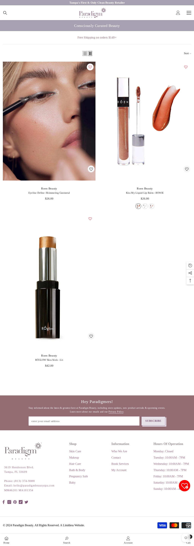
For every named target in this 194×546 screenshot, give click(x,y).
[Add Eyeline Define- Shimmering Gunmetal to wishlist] (90, 67)
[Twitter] (26, 502)
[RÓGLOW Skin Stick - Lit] (49, 280)
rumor (151, 206)
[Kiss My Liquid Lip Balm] (145, 121)
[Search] (5, 13)
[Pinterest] (15, 502)
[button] (85, 53)
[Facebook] (3, 502)
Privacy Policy (116, 411)
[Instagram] (9, 502)
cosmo (145, 206)
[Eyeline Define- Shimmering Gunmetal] (49, 121)
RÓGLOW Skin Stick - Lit (49, 359)
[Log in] (178, 13)
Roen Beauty (49, 188)
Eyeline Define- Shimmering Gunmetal (49, 192)
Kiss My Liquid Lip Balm (145, 192)
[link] (67, 540)
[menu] (189, 12)
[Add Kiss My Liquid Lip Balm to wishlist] (185, 67)
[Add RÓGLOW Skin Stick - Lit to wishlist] (90, 218)
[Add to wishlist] (91, 169)
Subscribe (153, 421)
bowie (138, 206)
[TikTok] (21, 502)
